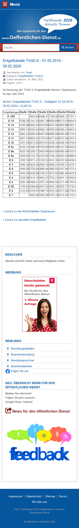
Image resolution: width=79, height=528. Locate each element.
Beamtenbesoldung (22, 354)
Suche (63, 496)
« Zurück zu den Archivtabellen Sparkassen (29, 211)
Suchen (69, 47)
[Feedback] (39, 443)
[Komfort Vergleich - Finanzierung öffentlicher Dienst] (39, 303)
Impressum (16, 496)
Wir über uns (39, 501)
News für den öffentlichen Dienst (41, 411)
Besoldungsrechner (22, 360)
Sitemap (50, 496)
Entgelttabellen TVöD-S (30, 76)
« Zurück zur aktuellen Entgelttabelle (24, 219)
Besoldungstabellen (22, 348)
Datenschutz (34, 496)
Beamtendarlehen (21, 366)
